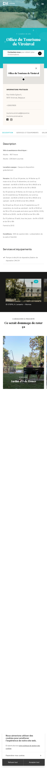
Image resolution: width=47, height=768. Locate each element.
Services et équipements (27, 133)
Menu (42, 4)
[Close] (36, 68)
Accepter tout (34, 762)
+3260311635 (11, 105)
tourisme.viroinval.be (15, 116)
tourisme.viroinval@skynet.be (18, 113)
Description (7, 133)
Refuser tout (13, 762)
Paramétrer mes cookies (15, 756)
